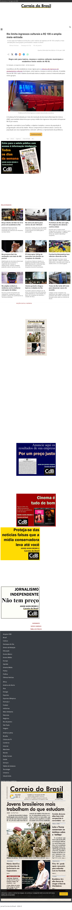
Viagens (5, 728)
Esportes (6, 695)
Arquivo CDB (7, 634)
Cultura (5, 641)
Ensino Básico (7, 654)
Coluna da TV (7, 739)
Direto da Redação (9, 647)
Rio (33, 138)
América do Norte (9, 685)
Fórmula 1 (6, 702)
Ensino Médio (7, 657)
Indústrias (6, 708)
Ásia (4, 688)
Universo (6, 773)
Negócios (6, 718)
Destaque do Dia (26, 45)
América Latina (8, 733)
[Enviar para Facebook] (16, 54)
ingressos (18, 138)
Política (5, 674)
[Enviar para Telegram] (24, 54)
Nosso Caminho (36, 626)
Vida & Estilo (7, 776)
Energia (5, 692)
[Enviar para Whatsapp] (28, 54)
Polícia (5, 671)
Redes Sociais (7, 756)
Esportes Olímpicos (9, 698)
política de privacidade (8, 895)
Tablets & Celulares (9, 766)
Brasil (5, 637)
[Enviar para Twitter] (12, 54)
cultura (12, 138)
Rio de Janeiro (37, 45)
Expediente (36, 623)
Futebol (5, 705)
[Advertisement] (36, 18)
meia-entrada (26, 138)
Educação (6, 651)
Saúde (5, 759)
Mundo (5, 753)
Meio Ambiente (8, 712)
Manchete (6, 749)
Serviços (6, 763)
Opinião (5, 664)
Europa (5, 661)
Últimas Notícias (14, 45)
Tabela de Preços (36, 629)
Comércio (6, 743)
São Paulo (6, 725)
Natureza (6, 715)
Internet (5, 746)
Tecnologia (6, 769)
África (5, 682)
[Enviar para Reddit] (20, 54)
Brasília (5, 736)
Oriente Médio (7, 667)
